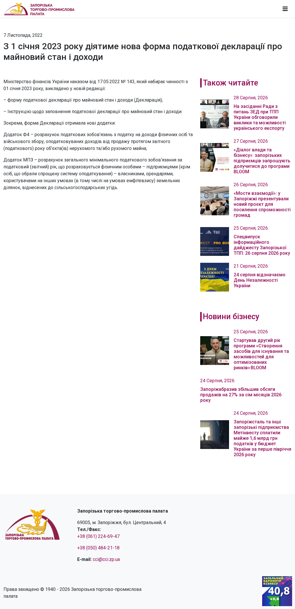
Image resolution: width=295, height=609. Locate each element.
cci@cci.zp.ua (106, 559)
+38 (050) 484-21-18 (98, 548)
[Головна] (41, 9)
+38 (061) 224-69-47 (98, 536)
